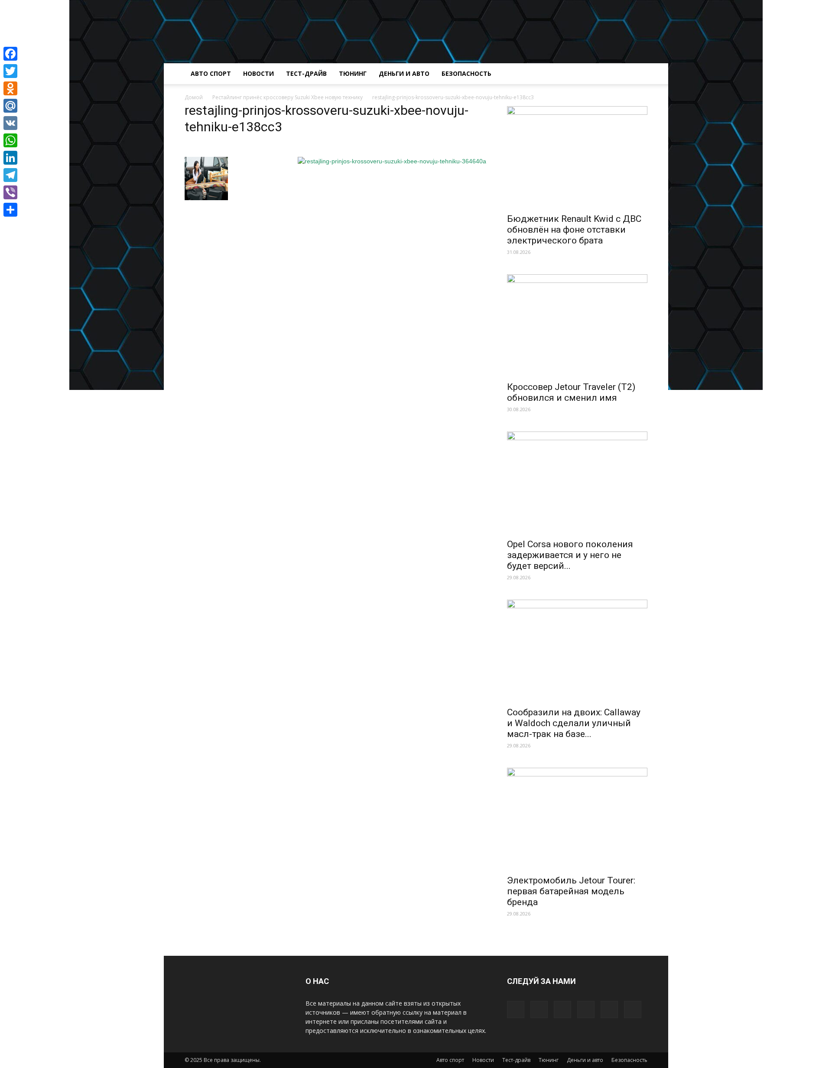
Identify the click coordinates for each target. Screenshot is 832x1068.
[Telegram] (10, 175)
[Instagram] (562, 1009)
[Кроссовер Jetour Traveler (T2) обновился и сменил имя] (577, 325)
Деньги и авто (404, 73)
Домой (194, 97)
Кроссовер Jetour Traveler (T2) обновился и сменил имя (571, 392)
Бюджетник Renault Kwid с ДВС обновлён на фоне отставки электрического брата (574, 230)
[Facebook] (515, 1009)
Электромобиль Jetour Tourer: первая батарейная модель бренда (571, 891)
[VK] (10, 123)
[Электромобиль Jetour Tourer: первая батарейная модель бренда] (577, 819)
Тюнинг (353, 73)
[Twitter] (609, 1009)
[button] (637, 74)
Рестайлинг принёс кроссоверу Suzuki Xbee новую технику (287, 97)
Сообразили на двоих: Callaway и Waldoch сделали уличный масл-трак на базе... (573, 723)
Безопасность (466, 73)
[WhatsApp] (10, 140)
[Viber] (10, 192)
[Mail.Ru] (10, 105)
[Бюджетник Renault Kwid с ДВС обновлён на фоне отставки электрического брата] (577, 157)
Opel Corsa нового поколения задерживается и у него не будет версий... (570, 555)
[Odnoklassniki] (10, 88)
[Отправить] (10, 209)
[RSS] (586, 1009)
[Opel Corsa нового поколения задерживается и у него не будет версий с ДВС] (577, 482)
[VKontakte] (632, 1009)
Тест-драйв (306, 73)
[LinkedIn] (10, 157)
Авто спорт (211, 73)
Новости (258, 73)
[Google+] (539, 1009)
